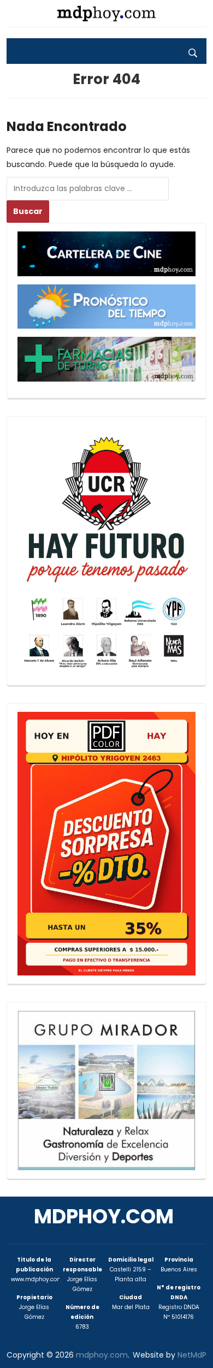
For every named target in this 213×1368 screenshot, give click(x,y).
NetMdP (191, 1354)
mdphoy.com (104, 1216)
